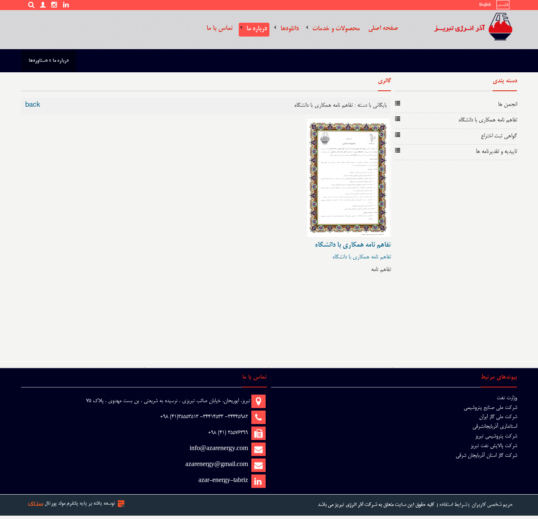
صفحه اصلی (383, 28)
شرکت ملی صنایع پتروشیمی (490, 407)
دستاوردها (38, 60)
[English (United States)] (485, 6)
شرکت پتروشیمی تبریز (496, 436)
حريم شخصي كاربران (492, 505)
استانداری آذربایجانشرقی (494, 426)
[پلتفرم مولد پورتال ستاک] (121, 504)
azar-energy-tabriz (223, 480)
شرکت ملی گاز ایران (498, 417)
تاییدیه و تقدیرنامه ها (496, 151)
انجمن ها (507, 104)
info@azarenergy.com (219, 448)
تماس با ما (219, 28)
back (32, 105)
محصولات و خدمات (336, 28)
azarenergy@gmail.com (216, 464)
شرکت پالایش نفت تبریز (493, 446)
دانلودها (289, 28)
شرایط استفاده (453, 505)
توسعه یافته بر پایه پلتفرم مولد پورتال (80, 503)
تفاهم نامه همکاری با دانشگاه (488, 120)
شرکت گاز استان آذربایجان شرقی (486, 455)
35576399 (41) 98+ (228, 432)
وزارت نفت (507, 398)
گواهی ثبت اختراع (499, 136)
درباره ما (256, 28)
